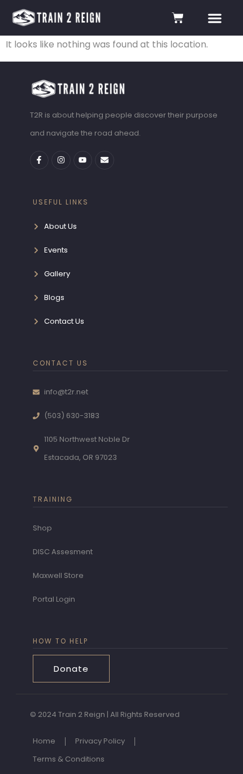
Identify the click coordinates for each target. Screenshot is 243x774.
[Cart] (178, 18)
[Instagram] (61, 160)
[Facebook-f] (39, 160)
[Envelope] (104, 160)
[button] (214, 18)
